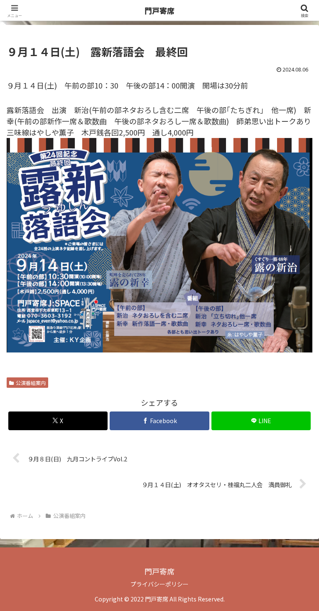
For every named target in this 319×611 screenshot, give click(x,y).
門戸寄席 (159, 10)
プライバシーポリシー (159, 584)
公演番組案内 (31, 382)
